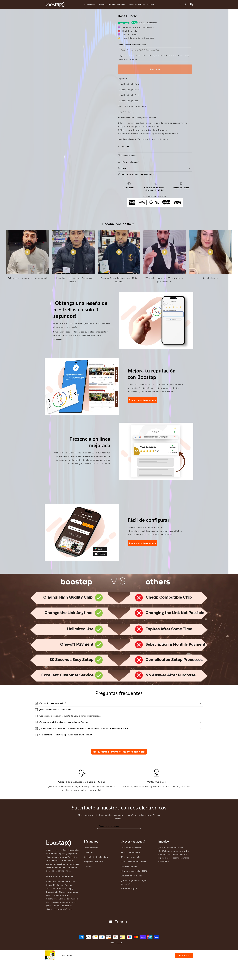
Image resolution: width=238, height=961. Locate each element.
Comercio (88, 852)
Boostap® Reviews (122, 943)
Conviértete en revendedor (133, 861)
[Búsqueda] (180, 4)
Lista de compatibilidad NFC (134, 871)
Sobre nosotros (91, 847)
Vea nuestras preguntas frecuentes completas (119, 751)
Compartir (125, 147)
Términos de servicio (130, 857)
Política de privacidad (131, 847)
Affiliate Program (129, 888)
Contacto (88, 866)
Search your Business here (132, 44)
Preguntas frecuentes (94, 861)
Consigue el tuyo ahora (142, 400)
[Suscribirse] (138, 826)
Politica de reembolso (131, 852)
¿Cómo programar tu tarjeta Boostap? (134, 882)
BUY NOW (186, 955)
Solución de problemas (131, 875)
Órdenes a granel (129, 866)
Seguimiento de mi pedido (96, 857)
